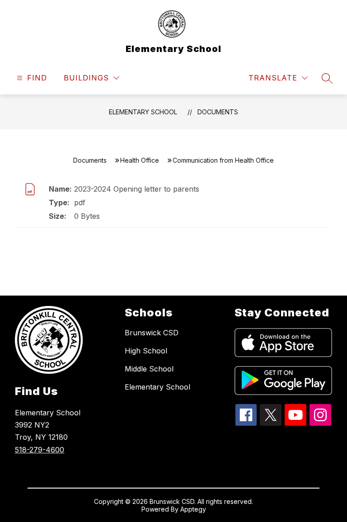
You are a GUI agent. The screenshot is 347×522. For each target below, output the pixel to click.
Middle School (149, 368)
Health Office (139, 160)
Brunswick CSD (151, 332)
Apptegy (193, 509)
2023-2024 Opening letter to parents (136, 188)
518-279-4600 (39, 449)
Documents (217, 112)
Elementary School (143, 112)
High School (146, 350)
